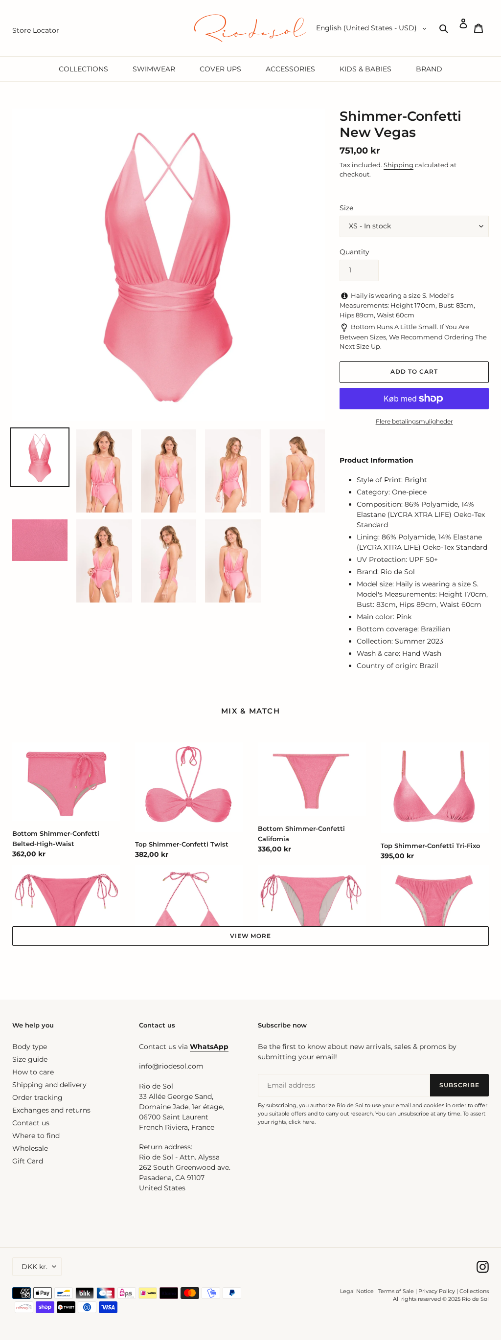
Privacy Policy (437, 1291)
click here (302, 1121)
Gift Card (27, 1161)
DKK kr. (34, 1266)
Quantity (354, 251)
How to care (33, 1072)
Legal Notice (357, 1291)
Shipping (398, 165)
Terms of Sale (396, 1291)
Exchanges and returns (51, 1110)
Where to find (36, 1135)
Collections (474, 1291)
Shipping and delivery (49, 1084)
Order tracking (37, 1097)
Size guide (29, 1059)
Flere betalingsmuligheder (414, 421)
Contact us (30, 1122)
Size (346, 207)
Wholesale (30, 1148)
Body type (29, 1046)
